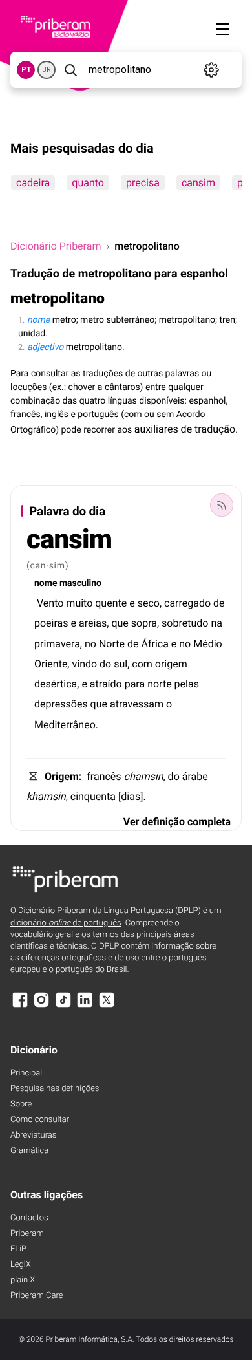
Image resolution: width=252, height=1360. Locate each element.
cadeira (33, 183)
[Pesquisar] (70, 70)
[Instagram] (41, 1006)
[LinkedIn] (84, 1006)
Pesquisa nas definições (54, 1089)
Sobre (21, 1104)
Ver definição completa (177, 821)
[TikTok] (63, 1006)
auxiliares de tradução (184, 429)
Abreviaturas (33, 1135)
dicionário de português (65, 923)
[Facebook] (20, 1006)
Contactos (29, 1218)
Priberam (27, 1233)
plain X (22, 1280)
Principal (26, 1073)
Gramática (29, 1151)
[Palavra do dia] (221, 505)
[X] (106, 1006)
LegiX (20, 1264)
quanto (88, 183)
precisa (143, 183)
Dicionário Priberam (55, 246)
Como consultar (39, 1120)
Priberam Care (36, 1296)
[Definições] (211, 70)
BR (46, 69)
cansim (198, 183)
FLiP (18, 1249)
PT (26, 69)
